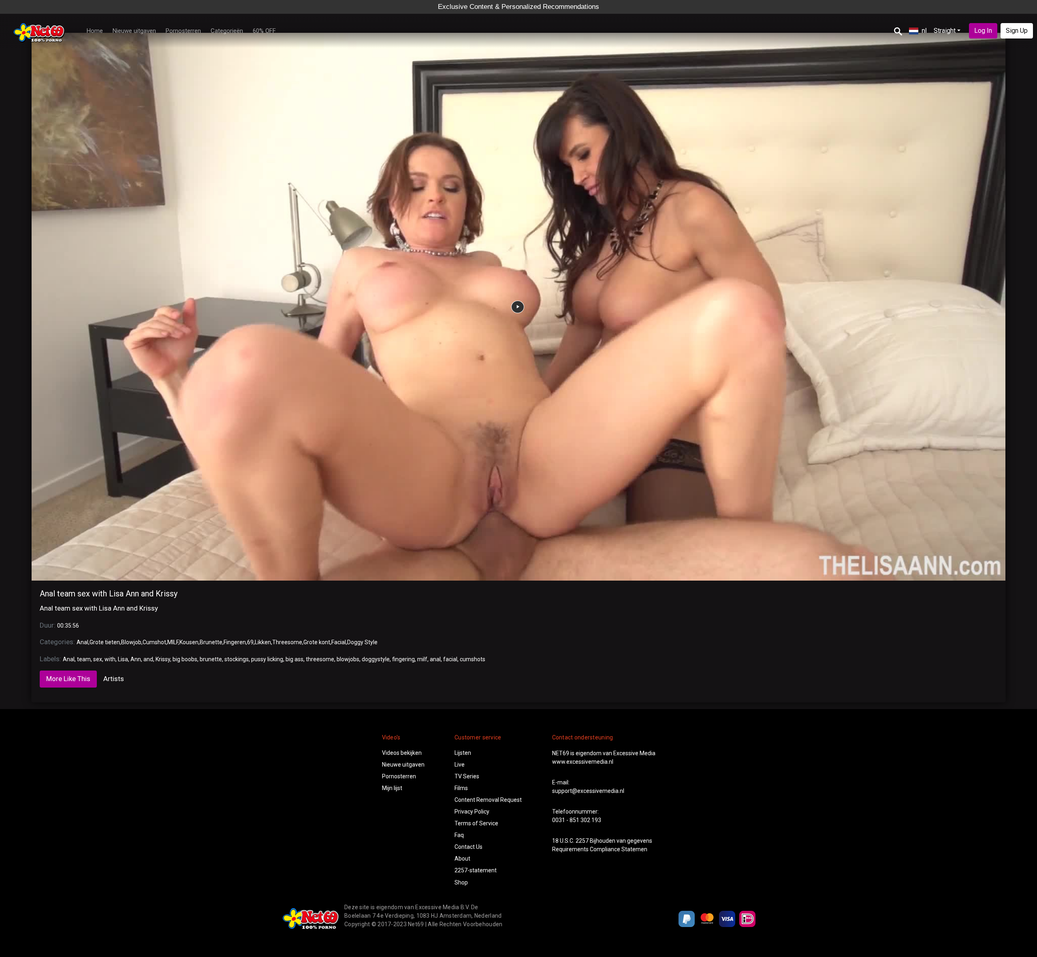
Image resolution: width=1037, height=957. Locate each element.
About (462, 858)
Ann (135, 659)
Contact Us (468, 847)
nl (924, 30)
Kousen (188, 642)
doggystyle (376, 659)
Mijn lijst (392, 788)
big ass (294, 659)
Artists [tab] (113, 679)
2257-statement (475, 870)
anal (435, 659)
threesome (320, 659)
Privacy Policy (471, 811)
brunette (211, 659)
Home (95, 30)
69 (250, 642)
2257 (582, 840)
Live (459, 764)
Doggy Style (362, 642)
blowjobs (348, 659)
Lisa (123, 659)
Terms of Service (476, 823)
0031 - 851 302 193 (576, 820)
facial (450, 659)
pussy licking (267, 659)
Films (461, 788)
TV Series (466, 776)
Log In (983, 30)
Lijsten (462, 753)
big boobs (185, 659)
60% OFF (264, 30)
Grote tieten (105, 642)
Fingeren (235, 642)
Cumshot (154, 642)
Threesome (287, 642)
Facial (338, 642)
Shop (461, 882)
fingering (403, 659)
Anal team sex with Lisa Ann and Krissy (108, 593)
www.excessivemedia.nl (582, 761)
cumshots (472, 659)
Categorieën (227, 30)
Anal (82, 642)
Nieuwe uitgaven (134, 30)
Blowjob (131, 642)
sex (97, 659)
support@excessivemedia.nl (588, 791)
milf (422, 659)
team (84, 659)
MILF (172, 642)
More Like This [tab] (68, 679)
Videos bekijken (402, 753)
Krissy (163, 659)
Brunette (211, 642)
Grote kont (316, 642)
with (110, 659)
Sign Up (1017, 30)
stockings (236, 659)
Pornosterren (183, 30)
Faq (459, 835)
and (148, 659)
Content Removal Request (488, 800)
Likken (263, 642)
